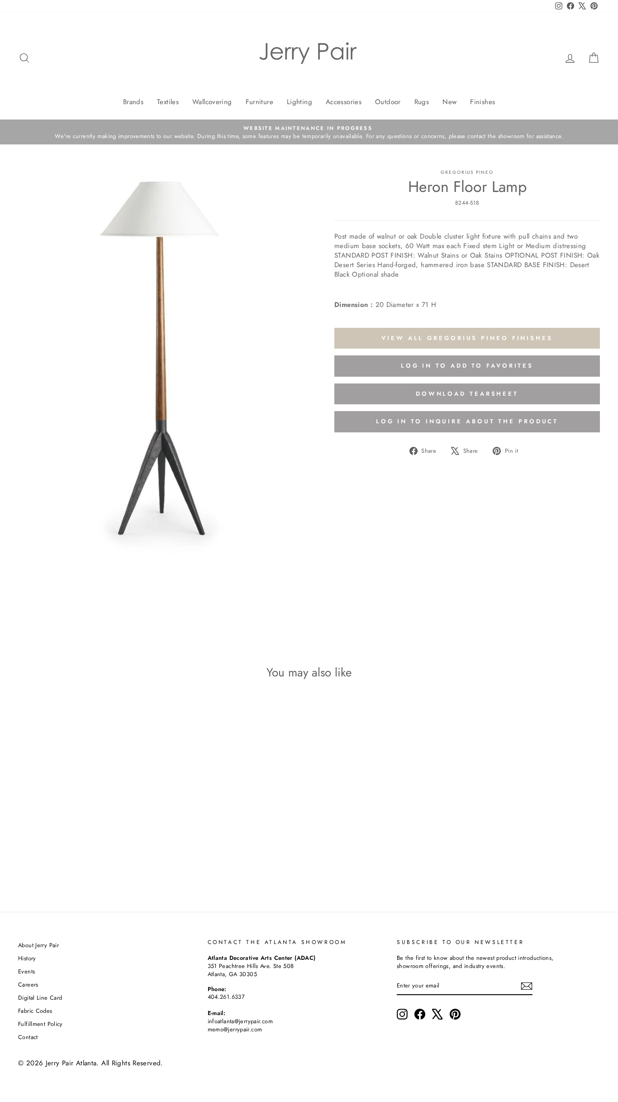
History (27, 958)
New (449, 102)
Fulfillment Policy (40, 1024)
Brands (133, 102)
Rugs (421, 102)
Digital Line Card (40, 997)
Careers (28, 984)
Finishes (482, 102)
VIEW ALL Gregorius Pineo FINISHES (467, 338)
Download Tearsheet (467, 393)
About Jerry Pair (38, 945)
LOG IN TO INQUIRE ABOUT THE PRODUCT (467, 421)
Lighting (299, 102)
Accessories (343, 102)
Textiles (168, 102)
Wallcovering (212, 102)
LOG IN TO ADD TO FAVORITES (467, 365)
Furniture (259, 102)
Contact (28, 1037)
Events (26, 971)
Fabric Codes (35, 1010)
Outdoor (388, 102)
